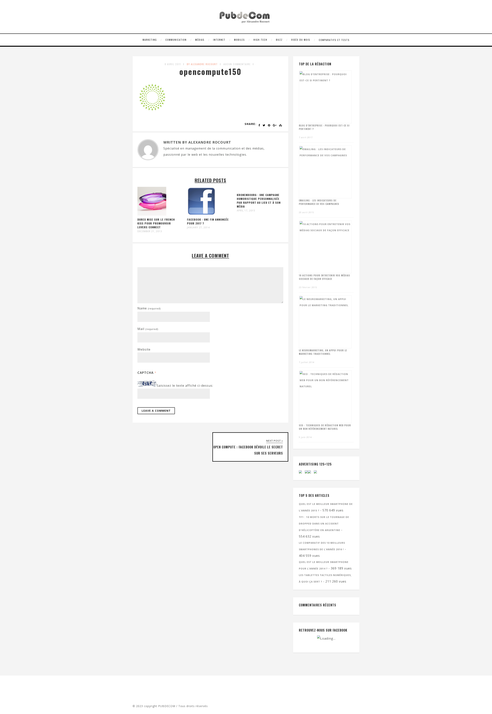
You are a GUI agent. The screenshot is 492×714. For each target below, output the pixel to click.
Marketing (150, 39)
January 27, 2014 (198, 227)
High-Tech (260, 39)
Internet (219, 39)
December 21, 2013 (149, 231)
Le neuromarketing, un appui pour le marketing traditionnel (323, 352)
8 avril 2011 (173, 64)
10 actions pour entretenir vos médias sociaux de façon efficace (324, 277)
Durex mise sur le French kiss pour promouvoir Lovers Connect (156, 223)
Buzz (279, 39)
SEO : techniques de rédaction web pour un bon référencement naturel (325, 427)
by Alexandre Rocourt (202, 64)
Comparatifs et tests (334, 40)
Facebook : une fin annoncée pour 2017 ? (208, 221)
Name (149, 308)
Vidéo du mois (300, 39)
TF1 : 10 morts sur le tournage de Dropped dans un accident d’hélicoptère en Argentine (324, 523)
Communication (176, 39)
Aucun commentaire (237, 64)
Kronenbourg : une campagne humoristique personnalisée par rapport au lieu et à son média (259, 200)
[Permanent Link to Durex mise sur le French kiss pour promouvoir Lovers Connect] (151, 214)
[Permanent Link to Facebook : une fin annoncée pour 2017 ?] (201, 214)
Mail (147, 329)
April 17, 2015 (246, 210)
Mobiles (239, 39)
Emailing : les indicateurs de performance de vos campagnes (319, 202)
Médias (199, 39)
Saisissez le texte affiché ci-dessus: (185, 385)
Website (143, 349)
